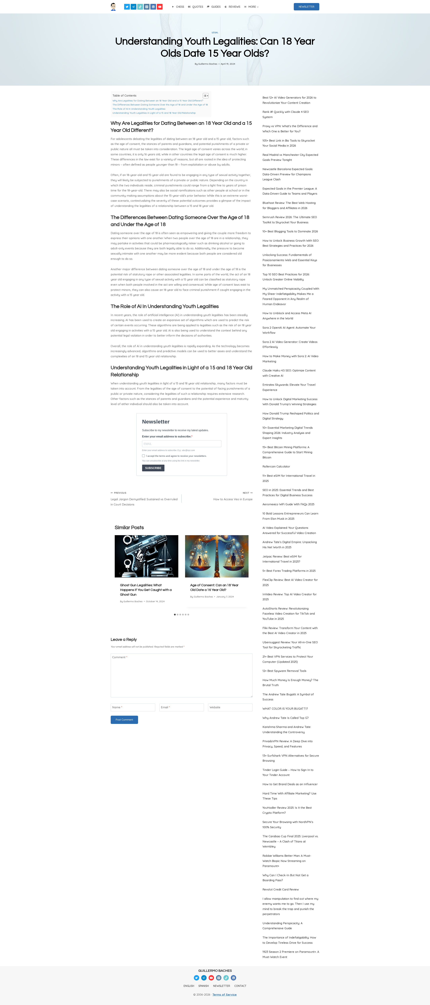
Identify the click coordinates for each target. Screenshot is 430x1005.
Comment (119, 657)
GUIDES (216, 6)
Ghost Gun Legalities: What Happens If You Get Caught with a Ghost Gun (146, 590)
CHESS (180, 6)
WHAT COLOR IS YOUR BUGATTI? (285, 708)
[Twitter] (127, 7)
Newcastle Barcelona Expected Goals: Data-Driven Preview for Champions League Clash (288, 174)
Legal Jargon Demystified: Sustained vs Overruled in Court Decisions (144, 498)
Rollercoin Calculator (276, 466)
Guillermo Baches (207, 63)
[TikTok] (140, 7)
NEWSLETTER (306, 6)
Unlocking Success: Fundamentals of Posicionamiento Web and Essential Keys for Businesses (290, 260)
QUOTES (197, 6)
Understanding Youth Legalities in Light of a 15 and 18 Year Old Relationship (154, 112)
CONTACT (240, 986)
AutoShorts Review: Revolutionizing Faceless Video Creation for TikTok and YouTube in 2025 (289, 613)
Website (215, 707)
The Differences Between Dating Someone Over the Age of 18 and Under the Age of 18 (160, 104)
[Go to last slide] (119, 573)
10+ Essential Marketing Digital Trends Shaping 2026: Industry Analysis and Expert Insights (288, 433)
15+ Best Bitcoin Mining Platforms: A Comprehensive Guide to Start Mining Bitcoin (287, 452)
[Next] (243, 573)
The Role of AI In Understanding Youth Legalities (139, 108)
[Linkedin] (153, 7)
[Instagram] (146, 7)
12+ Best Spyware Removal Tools (284, 671)
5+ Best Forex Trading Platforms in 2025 (289, 570)
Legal (215, 32)
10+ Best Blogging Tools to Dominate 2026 (290, 231)
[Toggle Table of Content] (204, 96)
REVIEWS (234, 6)
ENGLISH (189, 986)
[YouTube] (160, 7)
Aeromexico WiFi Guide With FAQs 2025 (288, 504)
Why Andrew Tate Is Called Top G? (286, 718)
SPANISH (203, 986)
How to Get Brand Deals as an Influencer (290, 784)
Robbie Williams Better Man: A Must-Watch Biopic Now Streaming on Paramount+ (287, 861)
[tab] (175, 614)
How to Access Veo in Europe (232, 496)
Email (165, 707)
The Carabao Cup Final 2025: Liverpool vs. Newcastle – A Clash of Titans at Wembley (290, 841)
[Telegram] (133, 7)
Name (117, 707)
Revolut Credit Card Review (281, 889)
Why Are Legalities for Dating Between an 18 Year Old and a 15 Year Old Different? (158, 100)
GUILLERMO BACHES (215, 970)
